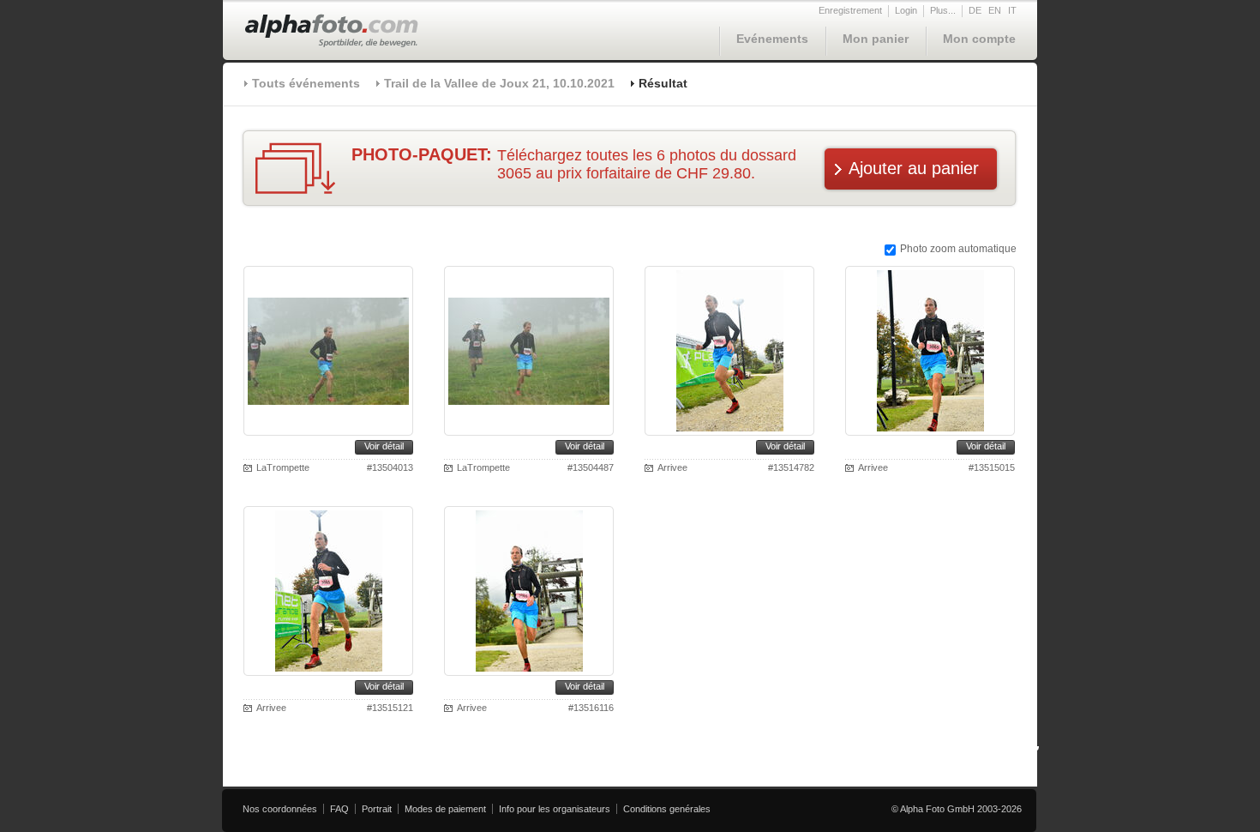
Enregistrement (850, 10)
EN (994, 10)
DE (975, 10)
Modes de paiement (445, 809)
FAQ (339, 809)
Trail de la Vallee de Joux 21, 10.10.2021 (499, 83)
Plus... (943, 10)
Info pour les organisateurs (554, 809)
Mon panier (876, 38)
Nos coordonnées (280, 809)
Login (906, 10)
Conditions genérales (667, 809)
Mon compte (979, 38)
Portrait (377, 809)
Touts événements (306, 83)
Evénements (772, 38)
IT (1012, 10)
